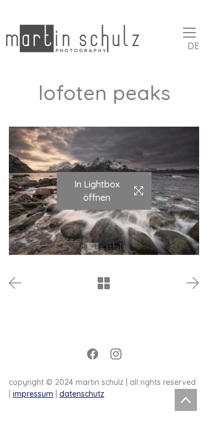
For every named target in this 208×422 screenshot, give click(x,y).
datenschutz (81, 394)
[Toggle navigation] (189, 32)
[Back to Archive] (104, 283)
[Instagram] (116, 354)
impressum (33, 394)
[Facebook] (92, 354)
